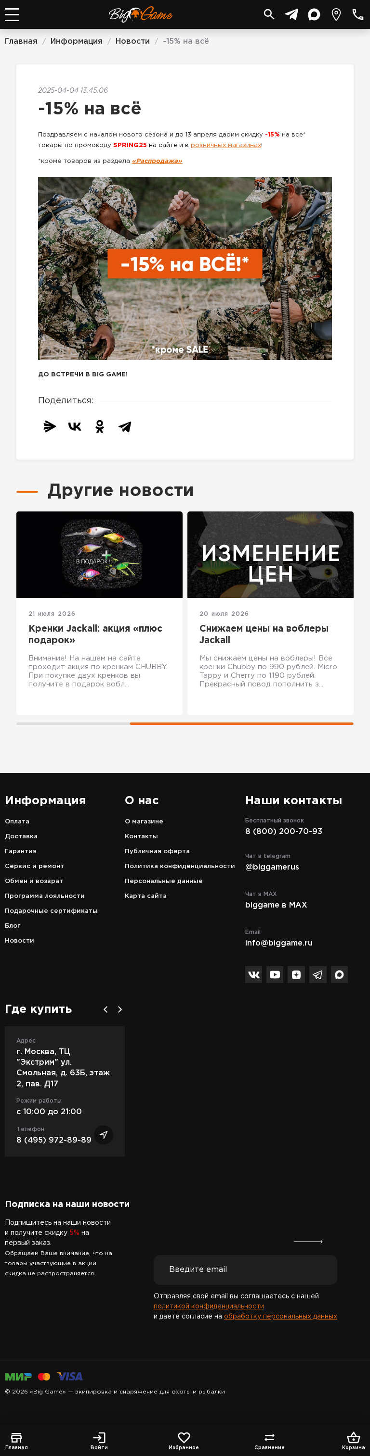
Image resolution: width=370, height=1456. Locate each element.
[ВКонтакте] (74, 426)
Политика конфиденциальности (180, 866)
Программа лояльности (45, 896)
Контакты (141, 836)
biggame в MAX (276, 905)
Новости (19, 941)
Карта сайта (146, 896)
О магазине (144, 821)
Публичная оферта (157, 851)
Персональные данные (164, 881)
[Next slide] (120, 1009)
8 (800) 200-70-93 (283, 831)
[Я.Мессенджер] (49, 426)
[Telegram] (124, 426)
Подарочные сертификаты (51, 911)
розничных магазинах (226, 145)
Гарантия (21, 851)
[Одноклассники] (99, 426)
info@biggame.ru (279, 943)
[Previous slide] (105, 1009)
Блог (12, 926)
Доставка (21, 836)
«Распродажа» (157, 161)
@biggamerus (272, 867)
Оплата (17, 821)
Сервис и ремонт (34, 866)
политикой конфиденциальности (209, 1306)
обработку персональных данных (280, 1316)
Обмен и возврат (34, 881)
